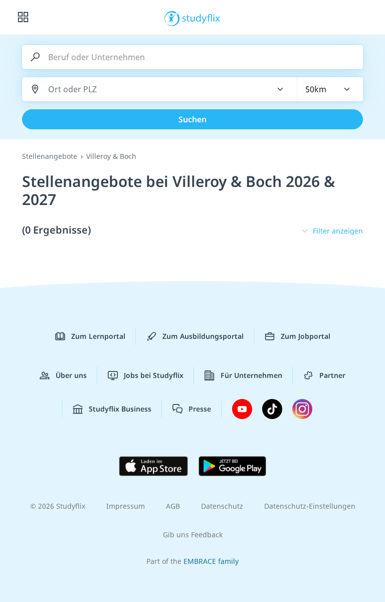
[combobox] (154, 89)
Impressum (125, 506)
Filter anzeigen (338, 231)
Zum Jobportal (305, 336)
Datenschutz (222, 506)
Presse (199, 409)
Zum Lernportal (98, 336)
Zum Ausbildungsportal (203, 336)
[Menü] (23, 17)
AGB (173, 506)
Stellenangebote (49, 156)
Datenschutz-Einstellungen (309, 506)
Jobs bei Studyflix (153, 375)
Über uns (71, 375)
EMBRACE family (211, 561)
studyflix (201, 17)
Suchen (192, 119)
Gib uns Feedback (193, 534)
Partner (332, 375)
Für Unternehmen (251, 375)
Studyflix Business (120, 409)
